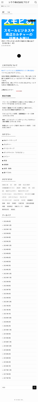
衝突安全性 (5, 209)
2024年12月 (7, 245)
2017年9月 (7, 374)
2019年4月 (7, 338)
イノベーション (6, 194)
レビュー (7, 156)
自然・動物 (7, 168)
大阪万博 (21, 203)
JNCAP (18, 187)
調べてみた (7, 172)
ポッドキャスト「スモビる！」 (14, 152)
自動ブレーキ (19, 206)
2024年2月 (7, 269)
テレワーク (23, 197)
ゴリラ (4, 197)
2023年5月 (7, 297)
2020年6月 (7, 322)
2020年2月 (7, 326)
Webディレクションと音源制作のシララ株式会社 (18, 70)
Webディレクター (11, 191)
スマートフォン (13, 197)
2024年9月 (7, 249)
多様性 (14, 203)
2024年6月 (7, 257)
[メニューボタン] (2, 2)
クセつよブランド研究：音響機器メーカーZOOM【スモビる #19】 (18, 114)
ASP (15, 184)
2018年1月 (7, 366)
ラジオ (23, 200)
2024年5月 (7, 261)
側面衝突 (30, 200)
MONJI (24, 187)
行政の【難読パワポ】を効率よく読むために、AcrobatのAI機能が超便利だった (18, 109)
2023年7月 (7, 289)
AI (11, 184)
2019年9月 (7, 334)
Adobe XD (5, 184)
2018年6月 (7, 354)
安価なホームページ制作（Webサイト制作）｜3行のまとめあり (19, 126)
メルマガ (16, 200)
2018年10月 (7, 346)
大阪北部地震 (30, 203)
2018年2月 (7, 362)
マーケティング (6, 200)
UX (3, 191)
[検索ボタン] (35, 2)
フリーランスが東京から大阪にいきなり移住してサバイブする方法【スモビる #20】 (18, 103)
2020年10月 (7, 317)
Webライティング (23, 191)
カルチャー (7, 144)
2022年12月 (7, 301)
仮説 (5, 160)
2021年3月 (7, 309)
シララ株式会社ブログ (19, 2)
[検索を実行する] (34, 387)
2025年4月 (7, 237)
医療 (3, 203)
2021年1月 (7, 313)
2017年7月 (7, 378)
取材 (8, 203)
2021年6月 (7, 305)
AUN (20, 184)
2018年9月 (7, 350)
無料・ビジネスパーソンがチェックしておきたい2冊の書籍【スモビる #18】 (18, 120)
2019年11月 (7, 330)
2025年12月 (7, 225)
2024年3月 (7, 265)
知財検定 (9, 206)
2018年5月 (7, 358)
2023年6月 (7, 293)
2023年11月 (7, 277)
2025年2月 (7, 241)
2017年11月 (7, 370)
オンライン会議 (29, 194)
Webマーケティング (10, 140)
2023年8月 (7, 285)
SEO (33, 187)
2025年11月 (7, 229)
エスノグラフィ (18, 194)
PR (29, 187)
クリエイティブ (9, 148)
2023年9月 (7, 281)
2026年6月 (7, 221)
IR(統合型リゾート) (8, 187)
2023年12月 (7, 273)
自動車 (6, 164)
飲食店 (13, 209)
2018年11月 (7, 342)
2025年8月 (7, 233)
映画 (3, 206)
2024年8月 (7, 253)
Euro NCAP (26, 184)
